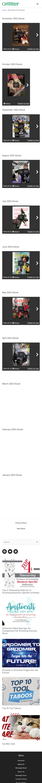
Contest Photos (21, 767)
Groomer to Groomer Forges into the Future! (20, 659)
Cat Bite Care (8, 731)
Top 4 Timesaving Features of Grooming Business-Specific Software (20, 579)
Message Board (21, 756)
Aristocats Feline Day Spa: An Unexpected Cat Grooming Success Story (19, 618)
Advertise (21, 748)
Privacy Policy (21, 771)
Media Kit (21, 752)
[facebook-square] (4, 539)
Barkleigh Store (21, 763)
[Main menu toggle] (37, 3)
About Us (21, 759)
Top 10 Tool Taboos (11, 696)
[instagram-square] (16, 539)
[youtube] (10, 539)
